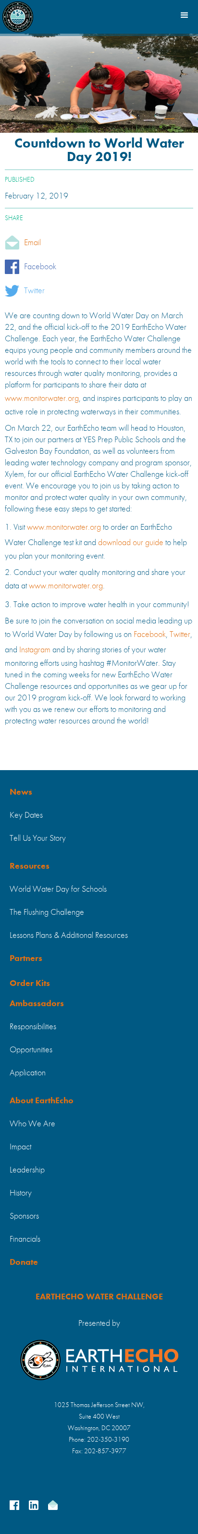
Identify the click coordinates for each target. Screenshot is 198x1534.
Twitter (34, 291)
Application (28, 1073)
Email (32, 242)
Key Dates (26, 815)
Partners (26, 958)
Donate (24, 1262)
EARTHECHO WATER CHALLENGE (99, 1297)
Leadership (27, 1170)
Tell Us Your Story (38, 838)
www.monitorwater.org (42, 398)
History (21, 1193)
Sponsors (24, 1216)
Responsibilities (33, 1027)
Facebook (40, 266)
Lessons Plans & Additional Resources (69, 935)
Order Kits (30, 983)
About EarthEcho (42, 1101)
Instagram (35, 650)
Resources (30, 866)
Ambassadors (37, 1003)
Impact (20, 1147)
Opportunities (31, 1050)
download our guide (129, 542)
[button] (183, 14)
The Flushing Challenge (47, 912)
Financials (25, 1239)
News (21, 792)
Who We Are (32, 1124)
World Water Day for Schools (58, 889)
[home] (18, 14)
